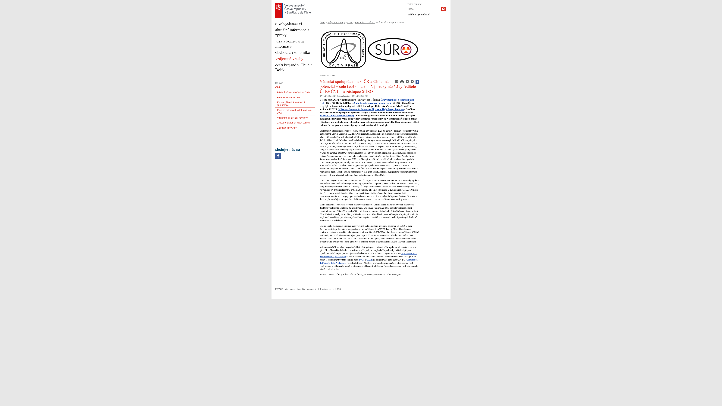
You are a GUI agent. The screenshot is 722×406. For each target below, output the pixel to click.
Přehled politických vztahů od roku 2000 (294, 111)
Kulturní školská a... (365, 22)
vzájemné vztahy (336, 22)
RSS (339, 289)
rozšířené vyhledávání (418, 15)
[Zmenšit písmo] (408, 81)
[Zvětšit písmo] (412, 81)
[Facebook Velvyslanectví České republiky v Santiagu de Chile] (278, 153)
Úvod (322, 22)
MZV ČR (279, 289)
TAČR (361, 259)
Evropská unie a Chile (288, 97)
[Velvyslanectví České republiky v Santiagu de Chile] (293, 4)
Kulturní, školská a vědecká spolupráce (291, 103)
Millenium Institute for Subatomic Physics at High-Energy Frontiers (371, 109)
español (418, 4)
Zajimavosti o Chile (287, 127)
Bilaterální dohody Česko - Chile (293, 92)
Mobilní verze (328, 289)
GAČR (369, 259)
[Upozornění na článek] (397, 81)
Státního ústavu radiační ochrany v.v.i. (372, 103)
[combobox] (424, 9)
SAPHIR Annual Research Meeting (337, 115)
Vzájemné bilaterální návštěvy (292, 118)
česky (410, 4)
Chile (350, 22)
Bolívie (279, 82)
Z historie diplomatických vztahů (293, 122)
